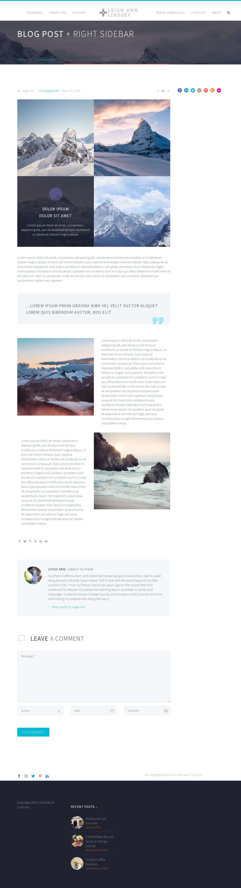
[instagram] (199, 91)
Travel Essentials (170, 12)
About (216, 12)
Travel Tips (57, 12)
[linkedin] (186, 91)
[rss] (212, 91)
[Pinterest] (30, 541)
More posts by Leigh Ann (69, 607)
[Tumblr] (35, 541)
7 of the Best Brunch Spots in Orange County (100, 841)
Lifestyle (198, 12)
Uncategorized (49, 90)
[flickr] (219, 91)
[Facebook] (19, 541)
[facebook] (180, 91)
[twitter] (193, 91)
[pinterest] (206, 91)
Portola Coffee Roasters (95, 861)
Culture (79, 12)
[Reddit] (46, 541)
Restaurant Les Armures (96, 820)
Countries (35, 12)
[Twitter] (24, 541)
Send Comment (33, 732)
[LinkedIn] (40, 541)
